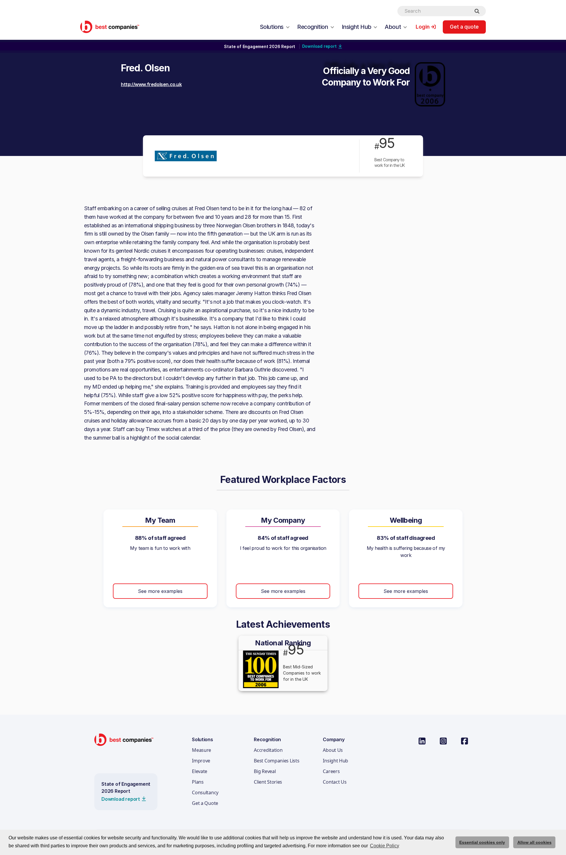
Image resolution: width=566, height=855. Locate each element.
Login (423, 27)
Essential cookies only (482, 842)
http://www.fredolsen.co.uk (151, 84)
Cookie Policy (384, 845)
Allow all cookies (534, 842)
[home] (109, 27)
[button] (275, 27)
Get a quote (464, 27)
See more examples (160, 591)
